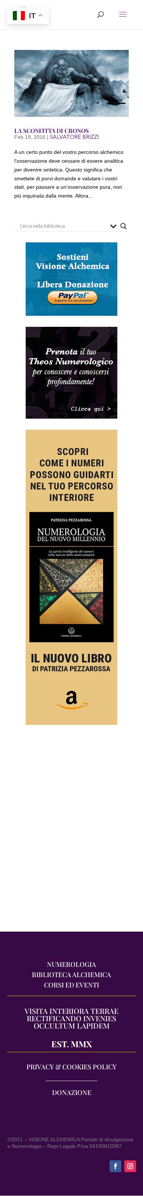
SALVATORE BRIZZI (74, 137)
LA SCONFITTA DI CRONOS (51, 130)
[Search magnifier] (123, 226)
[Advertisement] (71, 831)
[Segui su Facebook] (115, 1166)
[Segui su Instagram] (130, 1166)
